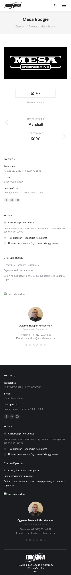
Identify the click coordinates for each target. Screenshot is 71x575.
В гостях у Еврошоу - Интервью (21, 265)
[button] (26, 345)
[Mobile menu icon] (63, 5)
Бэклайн (40, 102)
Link (37, 93)
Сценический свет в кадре (18, 270)
